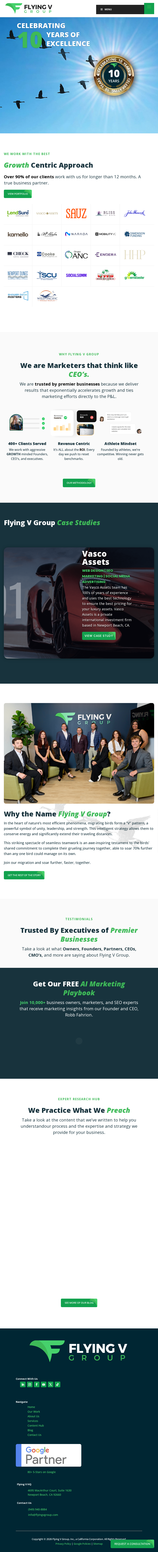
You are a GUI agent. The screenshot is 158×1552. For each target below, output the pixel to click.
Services (33, 1421)
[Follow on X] (50, 1384)
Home (31, 1407)
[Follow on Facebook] (37, 1384)
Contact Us (34, 1435)
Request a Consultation (132, 1544)
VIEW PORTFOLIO (18, 194)
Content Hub (36, 1425)
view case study (99, 636)
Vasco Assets (95, 557)
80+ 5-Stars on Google (42, 1472)
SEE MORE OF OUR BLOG (79, 1302)
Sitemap (98, 1543)
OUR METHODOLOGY (79, 482)
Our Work (34, 1411)
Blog (30, 1430)
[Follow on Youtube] (43, 1384)
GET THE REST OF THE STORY (24, 875)
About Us (33, 1416)
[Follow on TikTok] (57, 1384)
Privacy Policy (63, 1543)
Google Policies (82, 1543)
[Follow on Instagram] (30, 1384)
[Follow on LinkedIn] (23, 1384)
